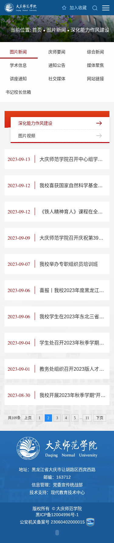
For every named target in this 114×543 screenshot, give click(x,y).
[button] (94, 7)
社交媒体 (56, 78)
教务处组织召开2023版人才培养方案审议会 (58, 369)
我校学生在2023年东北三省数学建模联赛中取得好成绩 (58, 316)
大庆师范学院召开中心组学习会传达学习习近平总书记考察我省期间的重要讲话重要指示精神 (58, 159)
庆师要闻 (56, 51)
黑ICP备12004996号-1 (57, 514)
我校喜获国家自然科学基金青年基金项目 (58, 185)
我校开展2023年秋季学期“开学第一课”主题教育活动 (58, 395)
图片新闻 (56, 30)
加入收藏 (78, 7)
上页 (28, 418)
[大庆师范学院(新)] (21, 7)
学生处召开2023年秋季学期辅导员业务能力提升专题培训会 (58, 342)
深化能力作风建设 (90, 30)
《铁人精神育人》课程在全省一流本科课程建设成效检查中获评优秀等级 (58, 211)
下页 (99, 418)
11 (87, 418)
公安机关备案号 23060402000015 (52, 522)
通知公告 (56, 65)
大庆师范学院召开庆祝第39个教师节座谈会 (58, 237)
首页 (37, 30)
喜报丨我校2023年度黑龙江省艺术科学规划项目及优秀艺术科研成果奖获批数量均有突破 (58, 290)
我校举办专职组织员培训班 (53, 264)
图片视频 (26, 135)
